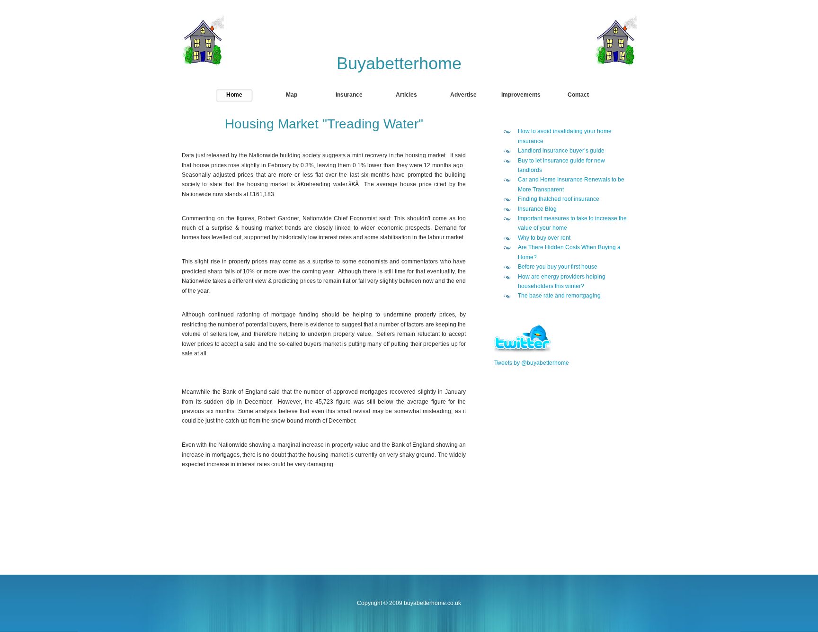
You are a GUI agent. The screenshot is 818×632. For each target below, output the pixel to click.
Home (234, 94)
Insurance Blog (537, 209)
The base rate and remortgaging (559, 295)
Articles (406, 94)
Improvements (521, 94)
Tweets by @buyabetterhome (531, 363)
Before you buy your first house (557, 266)
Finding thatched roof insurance (558, 199)
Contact (578, 94)
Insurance (349, 94)
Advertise (463, 94)
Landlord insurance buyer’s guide (561, 150)
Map (291, 94)
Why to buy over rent (544, 238)
